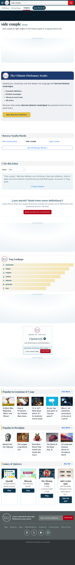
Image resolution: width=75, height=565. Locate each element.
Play (9, 490)
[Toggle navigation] (2, 2)
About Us (13, 527)
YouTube (41, 533)
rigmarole (36, 338)
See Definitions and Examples (36, 343)
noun (25, 24)
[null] (44, 338)
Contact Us (43, 527)
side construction (9, 141)
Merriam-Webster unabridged (37, 212)
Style (4, 170)
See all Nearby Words (36, 147)
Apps (21, 527)
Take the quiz (65, 499)
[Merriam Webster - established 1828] (7, 2)
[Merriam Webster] (37, 330)
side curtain (54, 141)
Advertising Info (31, 527)
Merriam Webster (6, 517)
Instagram (48, 533)
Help (6, 527)
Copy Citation (38, 186)
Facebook (27, 533)
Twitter (34, 533)
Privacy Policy (54, 527)
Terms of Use (66, 527)
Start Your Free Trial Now (16, 115)
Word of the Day (37, 334)
